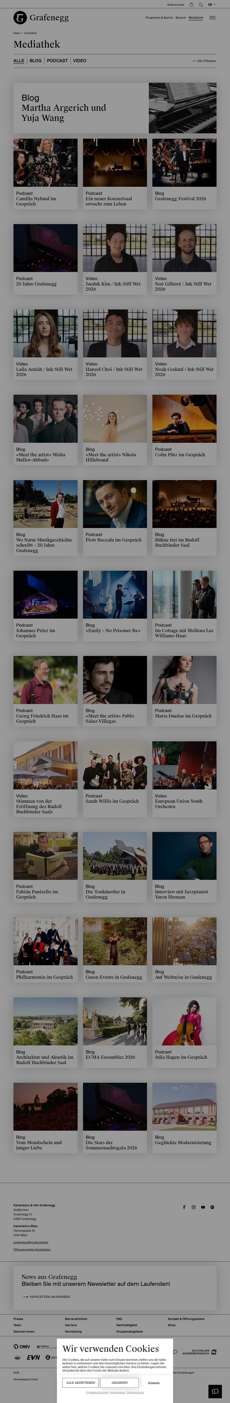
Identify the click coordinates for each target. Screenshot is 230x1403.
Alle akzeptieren (80, 1383)
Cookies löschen (97, 1393)
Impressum (117, 1393)
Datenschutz (135, 1393)
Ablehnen (119, 1383)
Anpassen (154, 1383)
